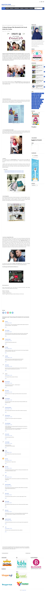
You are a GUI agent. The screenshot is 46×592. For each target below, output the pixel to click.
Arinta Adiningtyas (7, 423)
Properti (41, 102)
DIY (35, 96)
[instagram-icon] (40, 1)
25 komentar (8, 31)
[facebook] (3, 313)
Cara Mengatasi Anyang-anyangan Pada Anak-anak (39, 86)
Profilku (7, 8)
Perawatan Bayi (17, 8)
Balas (6, 361)
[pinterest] (8, 313)
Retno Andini (7, 390)
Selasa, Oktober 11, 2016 (8, 357)
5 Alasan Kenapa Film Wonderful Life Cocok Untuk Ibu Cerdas (14, 170)
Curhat (33, 96)
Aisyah (33, 93)
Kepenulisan (37, 99)
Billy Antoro (6, 510)
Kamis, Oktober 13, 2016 (8, 528)
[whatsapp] (10, 313)
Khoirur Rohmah (7, 381)
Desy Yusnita (7, 493)
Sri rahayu (6, 347)
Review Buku (33, 105)
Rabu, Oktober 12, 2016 (8, 452)
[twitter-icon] (43, 1)
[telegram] (12, 313)
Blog (42, 93)
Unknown (6, 321)
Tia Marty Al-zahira (8, 339)
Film (39, 96)
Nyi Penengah (7, 501)
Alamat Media (37, 93)
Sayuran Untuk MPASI (39, 70)
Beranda (3, 8)
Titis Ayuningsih (7, 398)
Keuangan (42, 99)
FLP (37, 96)
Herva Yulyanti (7, 330)
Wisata (37, 108)
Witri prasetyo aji (7, 415)
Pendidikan (37, 102)
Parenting (21, 8)
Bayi (40, 93)
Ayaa (6, 475)
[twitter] (5, 313)
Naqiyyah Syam (6, 4)
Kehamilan (11, 8)
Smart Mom (38, 105)
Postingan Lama (28, 553)
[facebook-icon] (42, 1)
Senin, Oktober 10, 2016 (8, 331)
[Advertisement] (23, 16)
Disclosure (31, 8)
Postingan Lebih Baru (5, 553)
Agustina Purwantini (8, 519)
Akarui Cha (6, 466)
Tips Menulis (26, 8)
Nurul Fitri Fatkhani (8, 484)
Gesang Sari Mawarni (8, 407)
